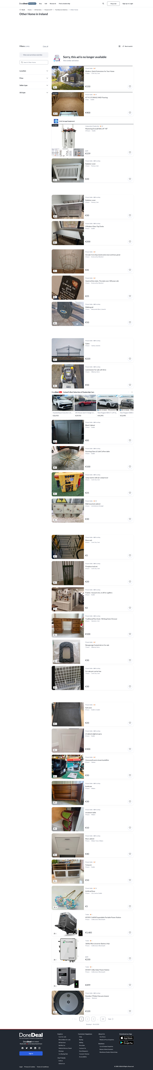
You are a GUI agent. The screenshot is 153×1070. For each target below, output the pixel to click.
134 (103, 1019)
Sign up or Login (128, 3)
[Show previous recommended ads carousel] (128, 392)
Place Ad (113, 3)
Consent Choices (84, 1054)
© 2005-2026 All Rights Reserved (124, 1066)
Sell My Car (62, 1045)
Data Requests (83, 1051)
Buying (81, 1039)
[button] (64, 3)
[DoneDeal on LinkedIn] (35, 1048)
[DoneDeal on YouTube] (31, 1048)
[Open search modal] (103, 4)
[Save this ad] (130, 86)
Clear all (45, 46)
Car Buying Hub (63, 1054)
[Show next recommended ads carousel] (132, 392)
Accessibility (83, 1057)
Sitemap (61, 1051)
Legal (21, 1067)
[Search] (22, 62)
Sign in (31, 1053)
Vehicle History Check (65, 1048)
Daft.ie (61, 1060)
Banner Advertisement (106, 1049)
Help (80, 1037)
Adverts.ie (62, 1063)
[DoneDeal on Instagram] (39, 1048)
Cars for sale (62, 1037)
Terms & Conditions (43, 1067)
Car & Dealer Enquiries (106, 1046)
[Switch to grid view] (119, 46)
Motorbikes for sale (64, 1039)
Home (30, 10)
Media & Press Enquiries (107, 1039)
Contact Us (82, 1048)
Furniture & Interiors (61, 10)
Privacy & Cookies (29, 1067)
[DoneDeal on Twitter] (27, 1048)
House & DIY (48, 10)
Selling (81, 1042)
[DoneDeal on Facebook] (22, 1048)
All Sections (38, 10)
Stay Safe (82, 1045)
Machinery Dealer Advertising (108, 1052)
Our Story (102, 1037)
